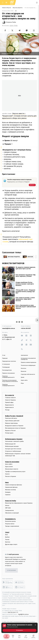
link (22, 335)
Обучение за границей (12, 513)
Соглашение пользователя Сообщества (28, 359)
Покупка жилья (9, 523)
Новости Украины (10, 400)
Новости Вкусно (6, 7)
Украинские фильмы (11, 487)
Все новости (9, 395)
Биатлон (7, 542)
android (7, 582)
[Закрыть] (35, 625)
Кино (7, 482)
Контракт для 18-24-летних (13, 449)
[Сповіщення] (37, 2)
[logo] (12, 2)
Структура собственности (28, 374)
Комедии (7, 492)
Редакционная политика (9, 361)
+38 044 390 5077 (26, 328)
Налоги (7, 474)
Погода (7, 410)
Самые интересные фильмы (13, 485)
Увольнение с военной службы (14, 441)
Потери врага (9, 433)
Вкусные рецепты (18, 7)
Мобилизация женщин (12, 446)
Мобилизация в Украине (13, 439)
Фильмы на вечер (10, 489)
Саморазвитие (9, 510)
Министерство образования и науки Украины (18, 503)
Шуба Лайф (14, 25)
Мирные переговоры (11, 423)
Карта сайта (24, 380)
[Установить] (19, 628)
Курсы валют (9, 466)
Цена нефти (8, 464)
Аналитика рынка (10, 521)
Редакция (5, 358)
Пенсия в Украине (10, 476)
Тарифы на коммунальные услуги (15, 471)
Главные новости (10, 397)
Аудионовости (9, 407)
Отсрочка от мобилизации (13, 451)
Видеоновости (9, 405)
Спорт (7, 532)
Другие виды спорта (11, 544)
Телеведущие (6, 367)
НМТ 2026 (8, 508)
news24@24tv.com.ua (8, 328)
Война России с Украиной (14, 416)
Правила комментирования (28, 362)
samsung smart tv (20, 587)
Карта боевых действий (12, 420)
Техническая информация (28, 365)
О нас (3, 355)
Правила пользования (8, 373)
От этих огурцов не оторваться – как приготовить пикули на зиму (30, 7)
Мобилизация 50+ (10, 444)
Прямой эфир (9, 402)
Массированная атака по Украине (15, 428)
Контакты (23, 368)
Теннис (7, 539)
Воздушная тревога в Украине (14, 425)
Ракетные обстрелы (11, 418)
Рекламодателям (7, 370)
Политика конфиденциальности (8, 377)
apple (20, 582)
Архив (22, 377)
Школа (7, 505)
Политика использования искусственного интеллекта (10, 381)
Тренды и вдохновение (12, 526)
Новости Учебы (10, 501)
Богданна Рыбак (11, 22)
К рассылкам (11, 570)
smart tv (7, 587)
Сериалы (7, 494)
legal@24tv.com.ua (23, 614)
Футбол (7, 537)
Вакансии (23, 371)
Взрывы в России (10, 430)
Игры (22, 383)
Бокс (6, 534)
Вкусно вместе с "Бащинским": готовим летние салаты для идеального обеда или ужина (19, 115)
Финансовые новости (11, 469)
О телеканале (6, 364)
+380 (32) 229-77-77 (12, 612)
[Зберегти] (34, 30)
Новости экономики (12, 462)
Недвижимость (10, 519)
